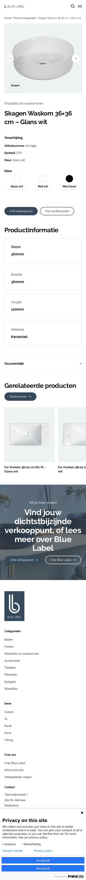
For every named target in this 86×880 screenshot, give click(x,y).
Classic (9, 711)
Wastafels (11, 688)
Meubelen (10, 674)
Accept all (43, 860)
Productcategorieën (25, 18)
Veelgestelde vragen (18, 777)
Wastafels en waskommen (21, 653)
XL (6, 718)
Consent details (12, 850)
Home (7, 18)
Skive (7, 733)
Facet (8, 725)
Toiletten (10, 667)
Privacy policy (43, 850)
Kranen (9, 646)
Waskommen (18, 396)
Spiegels (10, 681)
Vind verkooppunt (21, 211)
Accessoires (12, 660)
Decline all (43, 868)
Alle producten (14, 770)
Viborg (8, 740)
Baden (8, 639)
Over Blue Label (60, 560)
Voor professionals (57, 211)
